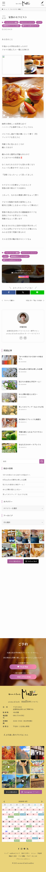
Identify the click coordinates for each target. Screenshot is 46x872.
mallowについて (15, 853)
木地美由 (23, 327)
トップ (6, 853)
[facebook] (21, 338)
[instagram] (25, 338)
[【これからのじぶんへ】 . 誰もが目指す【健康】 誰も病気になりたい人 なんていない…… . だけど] (23, 550)
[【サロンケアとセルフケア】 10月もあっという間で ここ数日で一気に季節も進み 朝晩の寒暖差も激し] (8, 781)
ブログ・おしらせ (31, 856)
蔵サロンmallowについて (30, 26)
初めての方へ (25, 853)
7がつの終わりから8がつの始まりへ (16, 475)
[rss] (27, 849)
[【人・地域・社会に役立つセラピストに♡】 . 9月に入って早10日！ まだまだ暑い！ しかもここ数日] (37, 550)
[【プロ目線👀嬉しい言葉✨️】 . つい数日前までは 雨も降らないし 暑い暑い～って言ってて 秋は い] (37, 536)
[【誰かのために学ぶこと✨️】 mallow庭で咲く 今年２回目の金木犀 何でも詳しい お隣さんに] (23, 767)
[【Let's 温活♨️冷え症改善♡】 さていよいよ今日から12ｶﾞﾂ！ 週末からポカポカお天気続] (8, 753)
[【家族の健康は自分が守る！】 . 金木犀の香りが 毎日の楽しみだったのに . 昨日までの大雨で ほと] (37, 781)
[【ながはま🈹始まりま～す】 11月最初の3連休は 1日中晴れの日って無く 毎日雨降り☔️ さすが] (37, 767)
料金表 (40, 853)
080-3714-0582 (18, 715)
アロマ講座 (21, 856)
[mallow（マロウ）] (23, 3)
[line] (24, 849)
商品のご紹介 (13, 856)
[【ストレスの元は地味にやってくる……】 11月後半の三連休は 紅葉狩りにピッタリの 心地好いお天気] (23, 753)
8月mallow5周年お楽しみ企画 (14, 479)
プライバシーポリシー (23, 859)
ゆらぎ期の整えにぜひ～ (12, 489)
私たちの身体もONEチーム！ (14, 484)
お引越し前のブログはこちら (17, 735)
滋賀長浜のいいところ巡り (11, 26)
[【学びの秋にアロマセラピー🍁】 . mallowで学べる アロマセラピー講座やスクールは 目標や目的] (9, 550)
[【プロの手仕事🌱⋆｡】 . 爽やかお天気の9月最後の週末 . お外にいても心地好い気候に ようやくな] (23, 536)
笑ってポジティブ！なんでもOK (15, 494)
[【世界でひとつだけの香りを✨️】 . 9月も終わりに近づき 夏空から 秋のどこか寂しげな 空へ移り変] (9, 536)
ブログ (39, 22)
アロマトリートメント (27, 22)
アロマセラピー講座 (11, 22)
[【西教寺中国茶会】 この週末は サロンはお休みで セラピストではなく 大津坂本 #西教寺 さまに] (37, 753)
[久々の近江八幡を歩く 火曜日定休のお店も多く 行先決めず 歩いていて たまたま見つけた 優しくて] (23, 781)
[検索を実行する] (41, 461)
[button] (9, 292)
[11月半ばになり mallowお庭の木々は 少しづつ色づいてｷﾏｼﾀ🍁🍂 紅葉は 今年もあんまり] (8, 767)
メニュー (33, 853)
